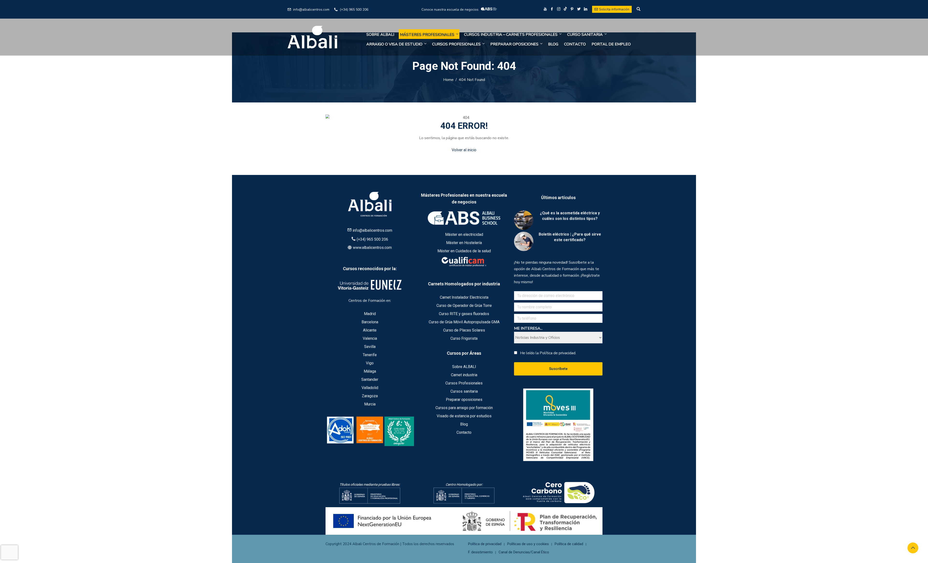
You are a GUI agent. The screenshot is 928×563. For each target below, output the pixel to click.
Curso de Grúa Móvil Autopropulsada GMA (464, 322)
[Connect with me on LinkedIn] (585, 9)
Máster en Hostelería (464, 242)
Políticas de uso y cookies (528, 544)
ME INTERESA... (528, 328)
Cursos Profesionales (456, 44)
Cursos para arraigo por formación (464, 407)
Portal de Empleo (611, 44)
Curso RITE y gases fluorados (464, 313)
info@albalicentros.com (311, 9)
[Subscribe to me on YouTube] (545, 9)
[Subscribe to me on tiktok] (565, 9)
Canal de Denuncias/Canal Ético (524, 552)
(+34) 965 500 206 (354, 9)
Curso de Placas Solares (464, 330)
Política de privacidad (484, 544)
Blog (553, 44)
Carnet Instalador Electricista (464, 297)
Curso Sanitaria (585, 34)
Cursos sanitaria (464, 391)
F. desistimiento (480, 552)
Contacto (575, 44)
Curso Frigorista (464, 338)
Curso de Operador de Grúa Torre (464, 305)
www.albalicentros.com (372, 247)
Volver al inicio (464, 150)
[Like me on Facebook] (552, 9)
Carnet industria (464, 375)
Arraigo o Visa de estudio (394, 44)
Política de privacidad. (558, 353)
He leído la (548, 353)
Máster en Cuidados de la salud (464, 251)
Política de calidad (569, 544)
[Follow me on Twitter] (578, 9)
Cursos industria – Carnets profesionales (511, 34)
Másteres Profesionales (427, 34)
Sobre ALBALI (380, 34)
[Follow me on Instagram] (558, 9)
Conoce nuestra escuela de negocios (449, 9)
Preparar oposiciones (514, 44)
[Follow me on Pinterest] (572, 9)
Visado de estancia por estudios (464, 416)
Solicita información (614, 9)
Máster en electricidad (464, 234)
